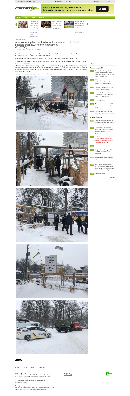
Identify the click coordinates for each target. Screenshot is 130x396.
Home (17, 367)
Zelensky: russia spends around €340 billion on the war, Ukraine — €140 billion (104, 105)
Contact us (68, 1)
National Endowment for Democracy (25, 387)
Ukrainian (107, 1)
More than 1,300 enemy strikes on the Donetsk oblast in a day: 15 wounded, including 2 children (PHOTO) (104, 94)
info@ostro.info (68, 375)
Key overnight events (100, 100)
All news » (112, 177)
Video (33, 367)
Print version (76, 42)
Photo (25, 367)
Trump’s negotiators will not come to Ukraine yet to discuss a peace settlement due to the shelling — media (104, 122)
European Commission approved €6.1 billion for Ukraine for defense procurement (104, 151)
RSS (110, 374)
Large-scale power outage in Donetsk (104, 146)
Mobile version (98, 1)
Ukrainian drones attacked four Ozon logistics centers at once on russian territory (104, 159)
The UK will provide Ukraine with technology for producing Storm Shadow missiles (105, 113)
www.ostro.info (26, 377)
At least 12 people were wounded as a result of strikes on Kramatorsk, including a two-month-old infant (104, 81)
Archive (42, 367)
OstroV (25, 373)
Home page (58, 1)
